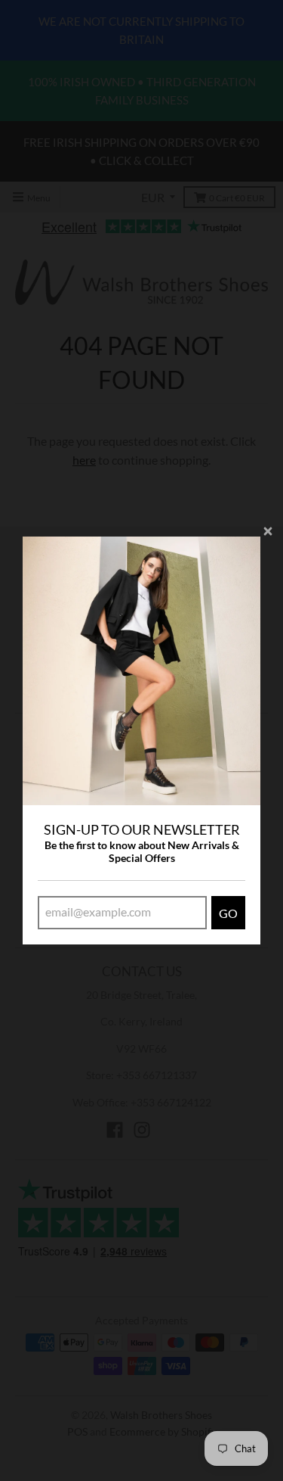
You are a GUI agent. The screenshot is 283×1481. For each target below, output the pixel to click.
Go (228, 913)
